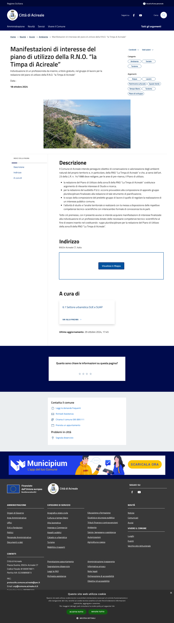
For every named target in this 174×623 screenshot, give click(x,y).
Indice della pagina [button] (21, 158)
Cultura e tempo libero (57, 517)
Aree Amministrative (16, 517)
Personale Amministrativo (19, 537)
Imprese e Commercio (57, 527)
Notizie (131, 513)
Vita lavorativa (54, 522)
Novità (23, 36)
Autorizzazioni (94, 537)
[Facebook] (132, 15)
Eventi (131, 541)
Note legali (92, 571)
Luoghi (131, 536)
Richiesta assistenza (56, 576)
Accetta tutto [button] (76, 612)
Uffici (9, 522)
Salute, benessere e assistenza (102, 532)
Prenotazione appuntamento (60, 561)
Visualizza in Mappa (111, 266)
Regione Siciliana (15, 3)
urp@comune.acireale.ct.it (25, 586)
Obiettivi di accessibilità (98, 581)
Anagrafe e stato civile (57, 513)
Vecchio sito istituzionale (139, 546)
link (113, 606)
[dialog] (87, 606)
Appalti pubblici (54, 532)
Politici (10, 532)
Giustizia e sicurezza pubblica (101, 517)
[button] (86, 618)
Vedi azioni (146, 49)
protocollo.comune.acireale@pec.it (23, 582)
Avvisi (32, 36)
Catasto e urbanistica (57, 537)
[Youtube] (139, 15)
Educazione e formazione (99, 512)
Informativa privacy (96, 566)
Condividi (133, 49)
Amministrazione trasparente (101, 561)
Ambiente (43, 36)
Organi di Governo (15, 513)
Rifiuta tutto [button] (97, 612)
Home (13, 36)
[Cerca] (163, 15)
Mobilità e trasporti (56, 547)
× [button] (171, 593)
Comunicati (133, 517)
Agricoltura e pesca (96, 542)
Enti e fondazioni (15, 527)
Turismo (51, 542)
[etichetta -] (91, 373)
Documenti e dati (15, 542)
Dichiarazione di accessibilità (101, 576)
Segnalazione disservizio (58, 566)
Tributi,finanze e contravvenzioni (103, 522)
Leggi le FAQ (53, 571)
